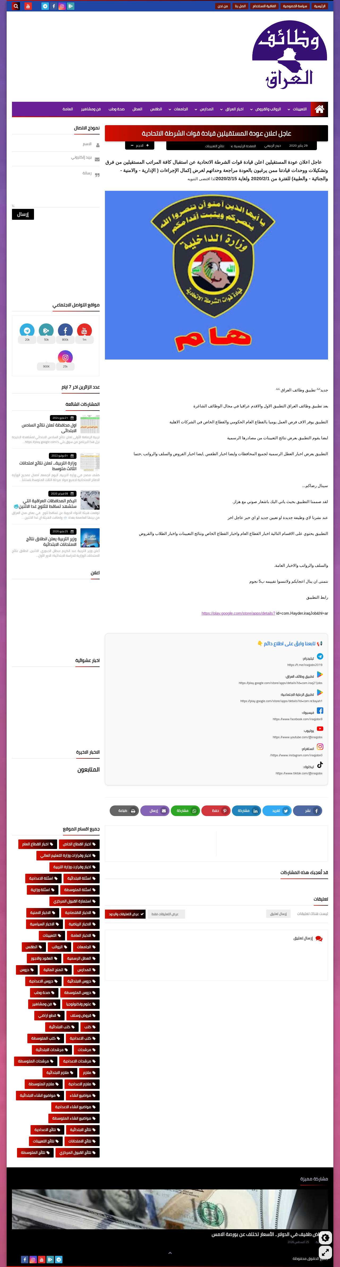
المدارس (207, 108)
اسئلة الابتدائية (79, 878)
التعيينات (300, 108)
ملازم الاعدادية (80, 1083)
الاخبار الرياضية (80, 923)
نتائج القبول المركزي (75, 1152)
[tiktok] (36, 6)
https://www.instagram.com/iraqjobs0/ (296, 755)
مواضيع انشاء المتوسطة (71, 1118)
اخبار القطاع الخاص (77, 844)
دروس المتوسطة (77, 992)
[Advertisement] (108, 56)
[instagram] (62, 6)
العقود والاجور (42, 958)
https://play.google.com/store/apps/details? (238, 613)
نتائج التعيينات (214, 146)
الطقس (156, 108)
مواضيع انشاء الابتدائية (38, 1095)
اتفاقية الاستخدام (264, 6)
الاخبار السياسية (42, 923)
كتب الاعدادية (80, 1038)
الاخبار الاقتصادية (78, 912)
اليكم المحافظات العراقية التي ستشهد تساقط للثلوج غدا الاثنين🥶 (45, 503)
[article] (163, 843)
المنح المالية (53, 969)
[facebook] (53, 6)
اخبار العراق (235, 108)
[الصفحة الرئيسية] (319, 109)
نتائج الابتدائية (80, 1129)
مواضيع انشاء (80, 1095)
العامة (68, 108)
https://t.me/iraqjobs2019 (304, 665)
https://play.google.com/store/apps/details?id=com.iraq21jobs (280, 683)
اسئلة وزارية (40, 889)
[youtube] (28, 6)
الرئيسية (319, 6)
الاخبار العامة (81, 935)
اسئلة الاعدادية (41, 878)
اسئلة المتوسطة (77, 889)
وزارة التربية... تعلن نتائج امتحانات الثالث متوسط (47, 465)
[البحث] (16, 6)
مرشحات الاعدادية (77, 1061)
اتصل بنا (240, 6)
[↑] (170, 1253)
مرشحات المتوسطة (33, 1061)
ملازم (87, 1072)
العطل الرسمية (79, 958)
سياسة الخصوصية (295, 6)
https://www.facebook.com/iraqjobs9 (297, 719)
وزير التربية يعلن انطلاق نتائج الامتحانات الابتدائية (51, 541)
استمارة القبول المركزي (72, 901)
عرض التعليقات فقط (165, 914)
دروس (24, 969)
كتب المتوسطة (43, 1038)
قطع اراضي (47, 1015)
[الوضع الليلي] (325, 1237)
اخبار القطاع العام (35, 844)
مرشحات (84, 1049)
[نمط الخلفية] (325, 1252)
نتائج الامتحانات (80, 1141)
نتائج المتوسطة (33, 1152)
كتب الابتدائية (59, 1026)
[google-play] (70, 6)
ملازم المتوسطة (41, 1083)
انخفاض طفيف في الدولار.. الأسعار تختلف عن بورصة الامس (270, 1234)
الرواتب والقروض (268, 108)
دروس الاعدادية (41, 981)
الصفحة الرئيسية (245, 146)
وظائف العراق (276, 1258)
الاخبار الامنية (40, 912)
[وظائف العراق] (289, 55)
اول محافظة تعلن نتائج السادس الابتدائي (49, 427)
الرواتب (57, 946)
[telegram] (45, 6)
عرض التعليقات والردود (124, 914)
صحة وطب (117, 108)
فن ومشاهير (91, 108)
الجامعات (181, 108)
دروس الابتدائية (79, 981)
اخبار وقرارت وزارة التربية (72, 866)
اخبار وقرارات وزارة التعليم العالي (65, 855)
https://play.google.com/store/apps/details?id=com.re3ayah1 (281, 701)
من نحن (223, 6)
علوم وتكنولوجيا (78, 1003)
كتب (87, 1026)
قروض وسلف (80, 1015)
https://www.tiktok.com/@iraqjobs (299, 773)
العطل (137, 108)
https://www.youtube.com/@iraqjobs (297, 737)
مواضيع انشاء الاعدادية (73, 1106)
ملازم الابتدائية (57, 1072)
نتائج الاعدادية (45, 1129)
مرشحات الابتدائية (49, 1049)
